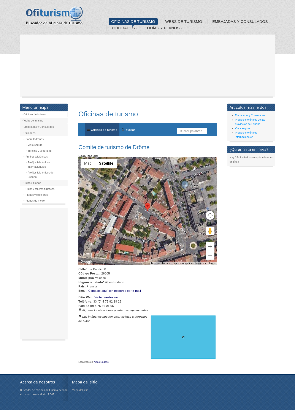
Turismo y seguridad (40, 150)
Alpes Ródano (101, 362)
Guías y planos (32, 182)
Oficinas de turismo (35, 114)
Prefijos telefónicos (36, 156)
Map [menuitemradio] (88, 163)
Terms (212, 263)
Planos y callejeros (36, 194)
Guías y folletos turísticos (39, 189)
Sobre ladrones (34, 139)
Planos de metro (35, 200)
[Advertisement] (147, 67)
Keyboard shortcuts (160, 263)
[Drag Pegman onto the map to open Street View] (210, 231)
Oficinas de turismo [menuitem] (103, 129)
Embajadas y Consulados (39, 126)
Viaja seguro (35, 145)
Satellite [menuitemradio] (106, 163)
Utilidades (29, 133)
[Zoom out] (210, 255)
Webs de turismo (33, 120)
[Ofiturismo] (54, 17)
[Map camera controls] (210, 215)
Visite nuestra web (106, 297)
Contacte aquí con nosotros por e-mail (114, 290)
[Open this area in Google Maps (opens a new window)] (86, 262)
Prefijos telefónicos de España (41, 174)
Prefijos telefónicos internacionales (39, 164)
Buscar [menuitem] (130, 129)
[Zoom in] (210, 246)
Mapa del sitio (80, 390)
